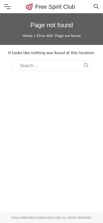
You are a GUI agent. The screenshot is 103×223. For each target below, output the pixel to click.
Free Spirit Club (55, 6)
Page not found (51, 25)
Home (28, 36)
